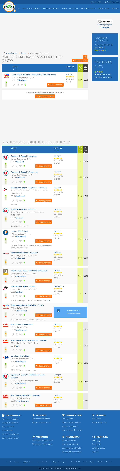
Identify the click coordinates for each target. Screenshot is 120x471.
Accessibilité (75, 462)
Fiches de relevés (69, 440)
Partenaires (96, 419)
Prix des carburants (32, 9)
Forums (115, 9)
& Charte (28, 462)
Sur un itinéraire (8, 427)
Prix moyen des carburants (42, 440)
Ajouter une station (46, 96)
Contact (108, 462)
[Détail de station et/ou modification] (17, 84)
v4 (45, 468)
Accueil (9, 7)
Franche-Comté (10, 53)
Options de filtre (81, 60)
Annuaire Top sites (99, 422)
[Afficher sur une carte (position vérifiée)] (25, 84)
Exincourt (19, 218)
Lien (48, 300)
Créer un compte (113, 2)
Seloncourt (20, 258)
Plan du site (96, 444)
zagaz (70, 74)
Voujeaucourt (21, 311)
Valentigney (21, 80)
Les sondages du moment (72, 430)
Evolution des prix (51, 9)
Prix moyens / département (42, 444)
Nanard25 (60, 286)
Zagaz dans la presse (60, 462)
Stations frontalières (10, 423)
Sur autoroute (7, 430)
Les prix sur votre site (70, 444)
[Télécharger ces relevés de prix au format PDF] (85, 57)
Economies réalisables (41, 419)
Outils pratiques (88, 9)
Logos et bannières (42, 462)
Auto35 (100, 72)
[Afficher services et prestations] (13, 84)
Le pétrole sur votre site (71, 448)
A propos (17, 462)
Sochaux (19, 292)
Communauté (103, 9)
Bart (17, 346)
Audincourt (20, 178)
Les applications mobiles (72, 452)
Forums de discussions (71, 422)
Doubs (23, 53)
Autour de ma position (10, 419)
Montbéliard (21, 237)
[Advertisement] (45, 32)
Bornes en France (10, 438)
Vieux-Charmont (22, 401)
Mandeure (20, 162)
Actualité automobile (70, 426)
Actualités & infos (70, 9)
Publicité (95, 452)
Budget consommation (41, 422)
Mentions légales (89, 462)
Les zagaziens (67, 419)
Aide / (96, 440)
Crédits (100, 462)
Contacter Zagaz (98, 448)
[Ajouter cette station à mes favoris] (21, 84)
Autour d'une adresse (10, 434)
